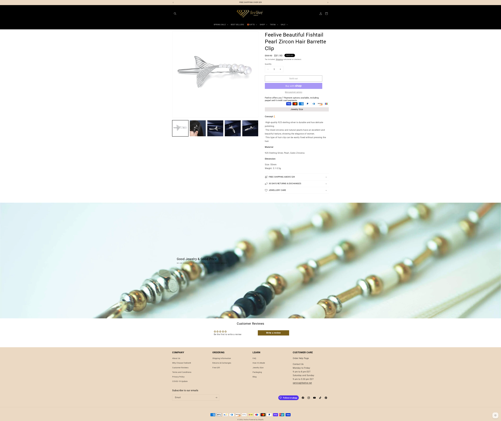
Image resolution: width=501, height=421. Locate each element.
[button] (175, 13)
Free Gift (216, 368)
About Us (176, 358)
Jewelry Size (297, 109)
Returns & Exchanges (221, 363)
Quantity (268, 64)
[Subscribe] (216, 397)
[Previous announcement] (173, 2)
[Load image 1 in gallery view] (180, 128)
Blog (255, 377)
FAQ (254, 358)
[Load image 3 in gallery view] (215, 128)
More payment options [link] (293, 92)
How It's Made (259, 363)
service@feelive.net (302, 383)
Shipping (279, 59)
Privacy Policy (178, 377)
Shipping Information (221, 358)
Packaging (257, 372)
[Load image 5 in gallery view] (250, 128)
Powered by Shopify (256, 419)
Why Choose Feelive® (181, 363)
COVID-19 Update (180, 381)
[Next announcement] (328, 2)
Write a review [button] (273, 333)
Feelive (246, 419)
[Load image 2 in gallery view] (198, 128)
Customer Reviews (180, 368)
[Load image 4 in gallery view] (233, 128)
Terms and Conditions (181, 372)
